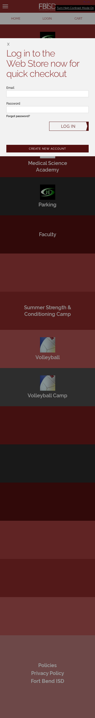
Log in (68, 126)
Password (13, 103)
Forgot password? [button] (18, 116)
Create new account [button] (47, 148)
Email (10, 88)
